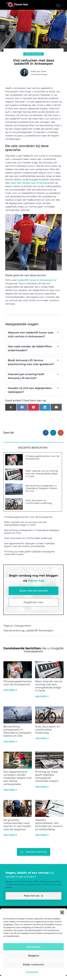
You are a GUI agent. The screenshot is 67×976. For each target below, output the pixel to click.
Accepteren (33, 946)
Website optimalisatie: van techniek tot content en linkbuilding (49, 824)
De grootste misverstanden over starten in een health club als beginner (17, 824)
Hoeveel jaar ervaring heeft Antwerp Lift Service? (33, 376)
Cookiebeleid (32, 972)
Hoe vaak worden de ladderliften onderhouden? (33, 348)
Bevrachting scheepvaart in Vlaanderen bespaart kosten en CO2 (41, 488)
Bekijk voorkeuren (33, 964)
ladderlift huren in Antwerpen (36, 280)
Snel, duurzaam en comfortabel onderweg (39, 502)
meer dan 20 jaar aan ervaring (28, 182)
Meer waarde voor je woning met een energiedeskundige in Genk (42, 473)
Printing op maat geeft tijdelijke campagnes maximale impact (29, 553)
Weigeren (33, 955)
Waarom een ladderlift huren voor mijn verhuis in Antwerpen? (33, 334)
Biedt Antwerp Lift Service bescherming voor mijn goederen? (33, 362)
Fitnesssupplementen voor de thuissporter (42, 457)
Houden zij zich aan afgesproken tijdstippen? (33, 390)
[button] (62, 912)
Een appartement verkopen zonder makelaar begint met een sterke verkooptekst (29, 545)
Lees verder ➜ (10, 690)
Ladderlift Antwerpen (39, 630)
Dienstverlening (33, 54)
